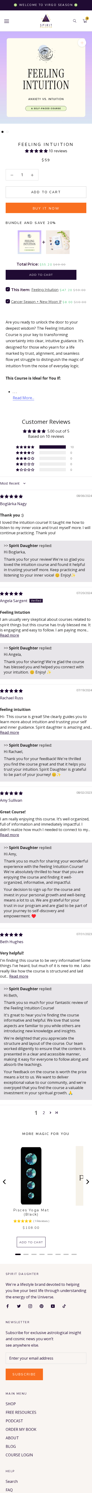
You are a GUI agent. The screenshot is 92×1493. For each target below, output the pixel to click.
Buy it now (46, 208)
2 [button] (44, 1112)
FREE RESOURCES (21, 1412)
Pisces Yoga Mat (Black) (31, 1212)
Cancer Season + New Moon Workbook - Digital (50, 302)
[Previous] (4, 1182)
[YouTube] (53, 1306)
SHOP (11, 1403)
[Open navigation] (6, 21)
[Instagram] (30, 1306)
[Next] (87, 1182)
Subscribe (24, 1374)
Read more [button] (9, 635)
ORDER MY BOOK (21, 1429)
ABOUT (12, 1437)
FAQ (9, 1490)
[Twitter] (19, 1306)
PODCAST (14, 1420)
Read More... (23, 397)
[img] (11, 496)
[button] (37, 150)
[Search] (75, 21)
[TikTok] (64, 1306)
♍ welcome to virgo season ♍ (46, 5)
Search (12, 1481)
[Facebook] (7, 1306)
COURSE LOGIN (19, 1455)
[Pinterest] (41, 1306)
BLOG (11, 1446)
